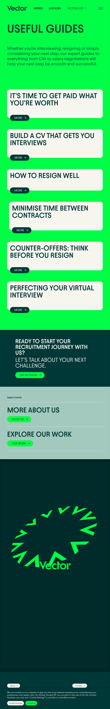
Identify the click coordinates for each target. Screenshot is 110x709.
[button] (100, 8)
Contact (78, 686)
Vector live (75, 8)
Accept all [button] (31, 703)
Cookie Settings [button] (15, 703)
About (12, 686)
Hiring (38, 8)
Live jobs (55, 8)
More (18, 117)
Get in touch (28, 375)
